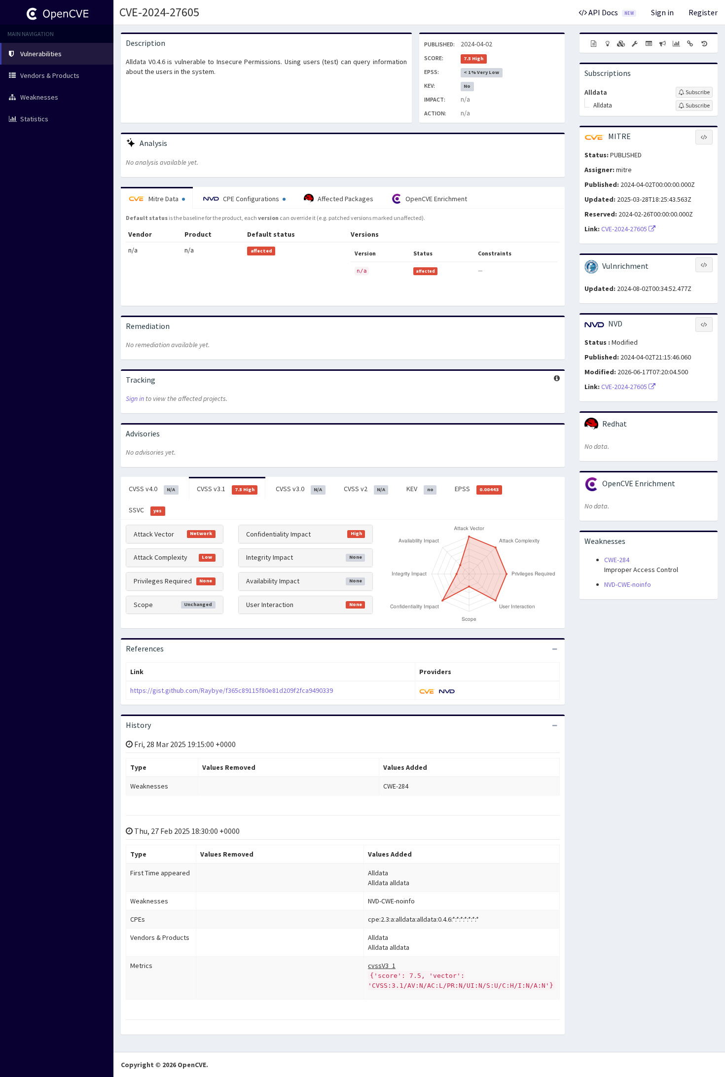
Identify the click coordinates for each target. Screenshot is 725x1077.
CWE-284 (616, 559)
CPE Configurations (251, 198)
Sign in (662, 12)
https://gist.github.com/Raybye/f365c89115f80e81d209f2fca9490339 (231, 690)
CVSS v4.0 (152, 488)
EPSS (477, 488)
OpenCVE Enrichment (435, 198)
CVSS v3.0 (299, 488)
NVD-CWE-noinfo (627, 584)
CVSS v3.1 (225, 488)
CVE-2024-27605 (159, 12)
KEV (419, 488)
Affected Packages (344, 198)
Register (703, 12)
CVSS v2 (364, 488)
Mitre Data (163, 198)
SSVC (145, 509)
